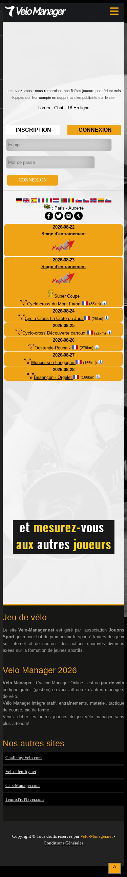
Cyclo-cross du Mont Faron (54, 303)
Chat (58, 107)
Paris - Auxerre (69, 208)
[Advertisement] (63, 58)
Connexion (95, 130)
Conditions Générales (63, 843)
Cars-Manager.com (22, 785)
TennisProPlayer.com (24, 799)
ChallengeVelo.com (23, 757)
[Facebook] (63, 857)
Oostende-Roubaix (53, 347)
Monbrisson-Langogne (53, 362)
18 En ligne (78, 107)
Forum (44, 107)
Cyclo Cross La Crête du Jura (54, 318)
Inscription (33, 130)
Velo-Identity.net (20, 771)
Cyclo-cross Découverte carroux (54, 333)
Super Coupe (67, 296)
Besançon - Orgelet (53, 377)
